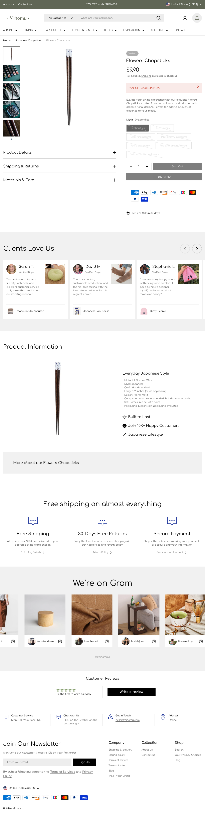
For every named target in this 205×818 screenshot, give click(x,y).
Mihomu (17, 808)
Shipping (146, 76)
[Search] (158, 18)
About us (8, 4)
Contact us (25, 4)
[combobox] (104, 18)
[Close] (198, 86)
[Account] (185, 18)
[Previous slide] (185, 248)
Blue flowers (164, 129)
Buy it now (164, 176)
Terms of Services (62, 771)
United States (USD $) (184, 4)
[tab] (32, 348)
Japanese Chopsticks (28, 40)
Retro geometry (142, 146)
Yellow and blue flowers (145, 155)
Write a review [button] (131, 692)
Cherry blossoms (143, 138)
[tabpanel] (102, 403)
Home (6, 40)
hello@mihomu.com (128, 720)
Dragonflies (140, 129)
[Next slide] (197, 248)
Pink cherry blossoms (174, 138)
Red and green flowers (174, 146)
